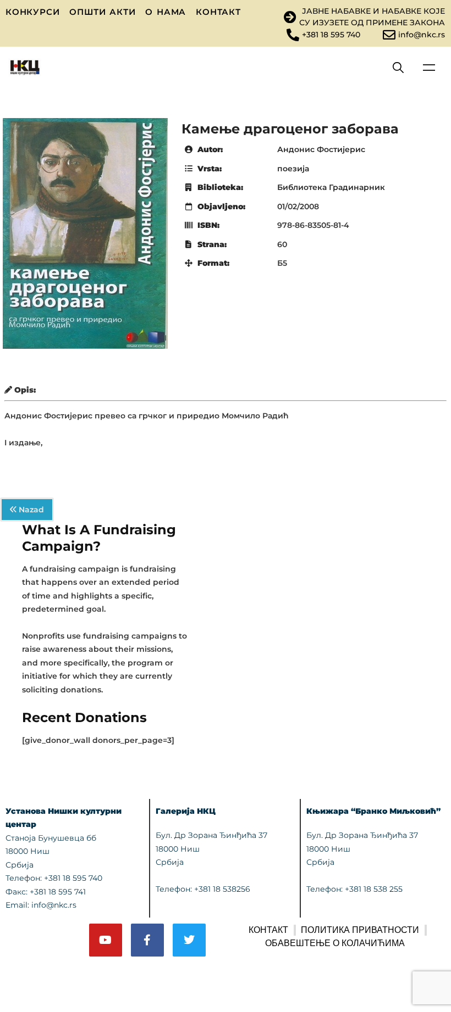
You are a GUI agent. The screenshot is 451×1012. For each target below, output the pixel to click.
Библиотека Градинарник (331, 187)
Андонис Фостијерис (321, 149)
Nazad (30, 510)
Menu (429, 67)
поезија (293, 169)
